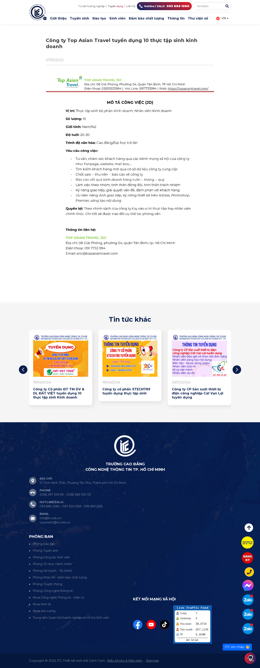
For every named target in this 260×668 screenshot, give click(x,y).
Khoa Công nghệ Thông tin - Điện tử (58, 597)
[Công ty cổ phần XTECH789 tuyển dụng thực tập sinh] (129, 355)
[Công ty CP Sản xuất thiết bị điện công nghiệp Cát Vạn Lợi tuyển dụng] (199, 355)
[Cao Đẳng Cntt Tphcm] (248, 628)
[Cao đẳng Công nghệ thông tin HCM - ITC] (248, 614)
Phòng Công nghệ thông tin (53, 591)
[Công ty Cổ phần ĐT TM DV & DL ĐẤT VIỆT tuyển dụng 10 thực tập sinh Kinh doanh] (60, 355)
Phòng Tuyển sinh (45, 550)
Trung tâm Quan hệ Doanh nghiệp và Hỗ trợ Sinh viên (71, 617)
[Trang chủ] (45, 18)
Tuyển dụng (115, 6)
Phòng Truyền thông (47, 584)
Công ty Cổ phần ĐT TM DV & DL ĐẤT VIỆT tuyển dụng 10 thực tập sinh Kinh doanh (58, 393)
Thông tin (176, 18)
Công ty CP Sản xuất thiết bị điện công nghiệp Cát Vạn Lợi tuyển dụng (197, 393)
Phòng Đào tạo (44, 544)
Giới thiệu (58, 18)
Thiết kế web (72, 661)
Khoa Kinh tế (42, 604)
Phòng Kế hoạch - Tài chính (52, 571)
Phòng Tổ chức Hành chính (52, 564)
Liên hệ (130, 6)
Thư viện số (198, 18)
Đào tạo (99, 18)
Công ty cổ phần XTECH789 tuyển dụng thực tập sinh (126, 391)
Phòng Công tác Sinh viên (51, 557)
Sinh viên (117, 18)
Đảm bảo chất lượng (146, 18)
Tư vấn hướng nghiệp (91, 6)
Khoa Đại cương (44, 611)
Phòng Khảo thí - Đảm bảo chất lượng (60, 577)
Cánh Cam (97, 661)
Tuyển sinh (79, 18)
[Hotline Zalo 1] (248, 599)
